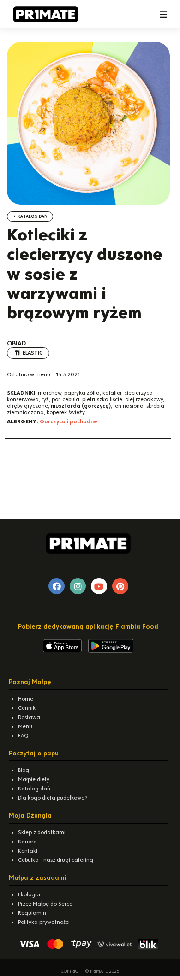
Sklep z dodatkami (42, 832)
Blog (23, 770)
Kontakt (28, 850)
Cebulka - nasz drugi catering (55, 860)
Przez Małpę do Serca (45, 903)
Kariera (27, 841)
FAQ (23, 735)
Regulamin (32, 913)
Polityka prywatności (44, 922)
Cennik (27, 708)
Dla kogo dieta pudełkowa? (52, 798)
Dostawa (29, 717)
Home (25, 698)
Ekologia (29, 894)
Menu (25, 726)
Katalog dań (32, 216)
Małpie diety (33, 779)
